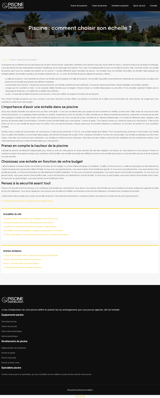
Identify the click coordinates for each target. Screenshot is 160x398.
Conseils (153, 5)
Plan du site (80, 396)
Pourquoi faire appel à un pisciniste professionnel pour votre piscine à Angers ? (36, 234)
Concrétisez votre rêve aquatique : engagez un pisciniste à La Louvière (33, 230)
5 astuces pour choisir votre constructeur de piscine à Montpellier (30, 255)
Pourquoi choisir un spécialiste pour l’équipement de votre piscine (30, 218)
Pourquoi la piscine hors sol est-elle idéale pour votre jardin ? (28, 222)
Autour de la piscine (79, 5)
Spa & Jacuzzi (139, 5)
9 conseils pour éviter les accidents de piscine (22, 267)
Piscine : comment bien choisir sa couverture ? (22, 259)
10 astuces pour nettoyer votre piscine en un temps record (28, 201)
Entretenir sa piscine (120, 5)
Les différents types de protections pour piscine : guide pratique (29, 226)
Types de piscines (99, 5)
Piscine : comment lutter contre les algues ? (21, 263)
